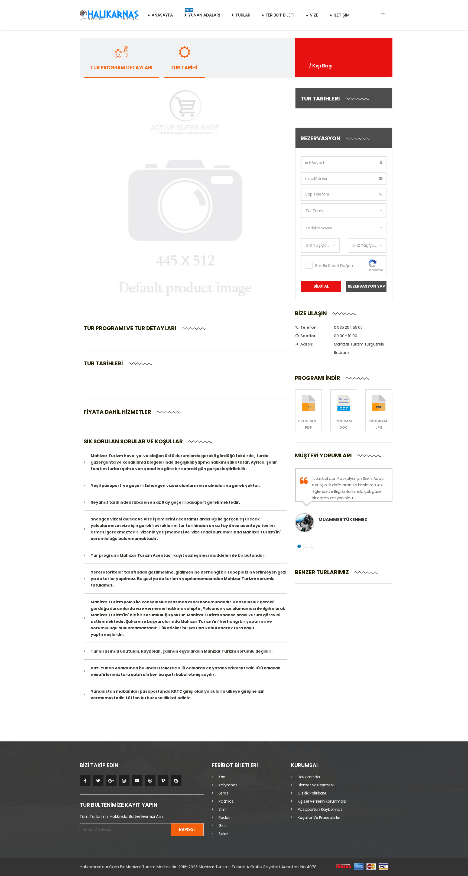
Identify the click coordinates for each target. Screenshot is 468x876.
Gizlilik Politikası (312, 793)
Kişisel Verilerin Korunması (322, 801)
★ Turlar (240, 15)
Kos (222, 777)
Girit (222, 825)
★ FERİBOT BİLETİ (277, 15)
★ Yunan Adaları (202, 13)
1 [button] (299, 546)
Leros (224, 793)
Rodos (224, 817)
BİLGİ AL (321, 286)
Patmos (226, 801)
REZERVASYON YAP (366, 286)
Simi (222, 809)
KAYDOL (187, 829)
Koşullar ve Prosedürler (319, 817)
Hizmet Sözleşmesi (316, 785)
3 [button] (311, 546)
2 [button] (305, 546)
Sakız (223, 833)
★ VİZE (311, 15)
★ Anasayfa (160, 15)
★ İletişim (339, 15)
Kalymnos (228, 785)
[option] (343, 500)
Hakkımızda (309, 777)
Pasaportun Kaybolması (320, 809)
